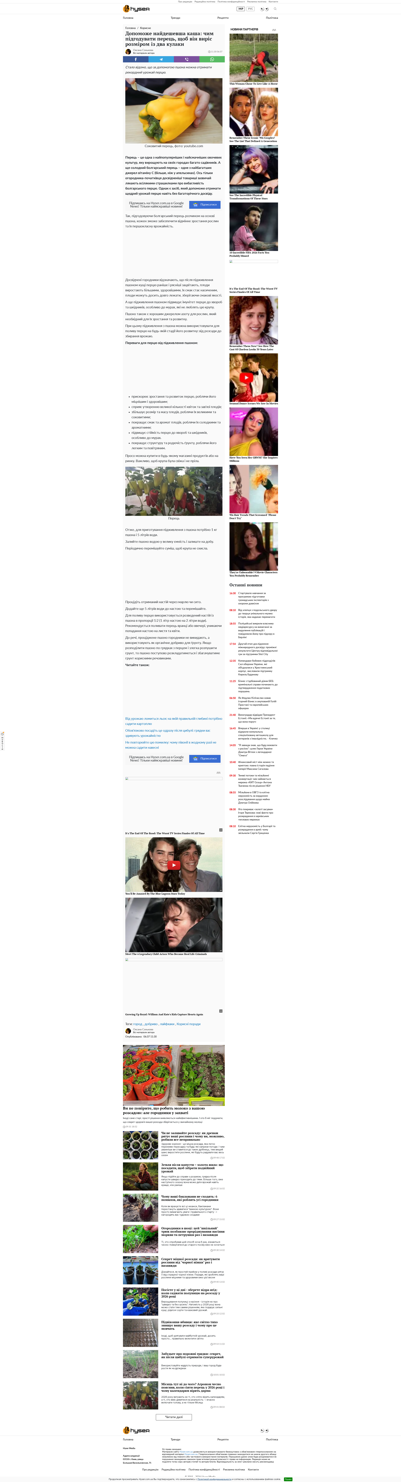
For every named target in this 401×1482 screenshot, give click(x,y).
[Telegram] (161, 59)
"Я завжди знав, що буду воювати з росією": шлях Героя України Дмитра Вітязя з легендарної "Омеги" (257, 750)
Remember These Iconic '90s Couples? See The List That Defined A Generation (253, 139)
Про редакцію (185, 2)
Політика (272, 18)
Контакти (273, 2)
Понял (288, 1479)
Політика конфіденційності (231, 2)
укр (240, 9)
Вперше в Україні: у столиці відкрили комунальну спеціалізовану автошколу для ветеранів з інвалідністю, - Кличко (258, 733)
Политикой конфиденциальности (215, 1479)
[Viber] (186, 59)
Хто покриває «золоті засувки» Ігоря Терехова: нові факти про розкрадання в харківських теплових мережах (255, 814)
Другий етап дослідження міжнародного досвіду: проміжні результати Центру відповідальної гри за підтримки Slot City (258, 649)
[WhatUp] (212, 59)
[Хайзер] (136, 9)
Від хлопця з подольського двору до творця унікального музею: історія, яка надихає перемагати (257, 613)
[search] (275, 9)
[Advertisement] (173, 252)
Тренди (175, 18)
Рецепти (223, 18)
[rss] (262, 9)
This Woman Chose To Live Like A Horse (253, 83)
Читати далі (174, 1417)
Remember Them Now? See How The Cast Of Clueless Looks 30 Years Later (251, 347)
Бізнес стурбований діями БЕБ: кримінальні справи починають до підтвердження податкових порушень (258, 686)
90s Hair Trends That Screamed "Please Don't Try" (252, 516)
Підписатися (208, 204)
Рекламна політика (256, 2)
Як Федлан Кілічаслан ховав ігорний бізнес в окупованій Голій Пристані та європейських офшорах (257, 703)
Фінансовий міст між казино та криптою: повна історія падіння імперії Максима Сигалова (256, 765)
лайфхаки (167, 1024)
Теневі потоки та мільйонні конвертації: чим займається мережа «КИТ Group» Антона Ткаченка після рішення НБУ (255, 780)
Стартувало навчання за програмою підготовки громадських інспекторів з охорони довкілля (253, 598)
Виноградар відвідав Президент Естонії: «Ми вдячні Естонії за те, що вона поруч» (257, 718)
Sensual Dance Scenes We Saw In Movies (253, 403)
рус (250, 9)
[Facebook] (135, 59)
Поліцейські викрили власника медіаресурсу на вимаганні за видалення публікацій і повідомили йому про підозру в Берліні (256, 630)
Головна (128, 18)
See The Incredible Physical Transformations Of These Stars (248, 196)
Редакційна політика (205, 2)
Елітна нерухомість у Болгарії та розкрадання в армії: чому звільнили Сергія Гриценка (256, 829)
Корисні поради (188, 1024)
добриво (151, 1024)
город (137, 1024)
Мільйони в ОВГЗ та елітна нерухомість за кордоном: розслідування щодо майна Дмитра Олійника (254, 797)
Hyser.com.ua (186, 1452)
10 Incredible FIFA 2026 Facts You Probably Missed (249, 254)
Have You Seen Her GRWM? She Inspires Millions (253, 459)
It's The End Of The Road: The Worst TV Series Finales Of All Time (253, 290)
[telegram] (266, 9)
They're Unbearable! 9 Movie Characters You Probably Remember (253, 574)
